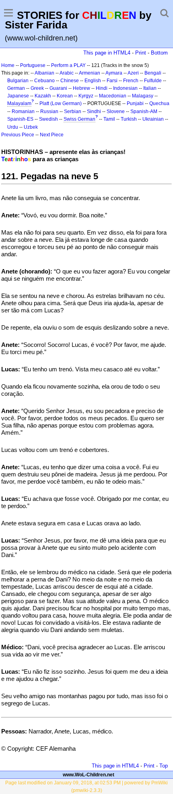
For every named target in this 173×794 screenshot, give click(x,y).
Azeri (133, 73)
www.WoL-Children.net (88, 775)
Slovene (116, 111)
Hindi (101, 88)
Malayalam (19, 103)
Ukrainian (153, 119)
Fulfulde (153, 80)
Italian (150, 88)
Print (140, 53)
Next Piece (52, 135)
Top (163, 766)
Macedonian (112, 96)
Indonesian (125, 88)
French (130, 80)
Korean (65, 96)
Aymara (113, 73)
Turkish (129, 119)
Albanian (44, 73)
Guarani (58, 88)
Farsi (112, 80)
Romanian (23, 111)
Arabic (67, 73)
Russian (49, 111)
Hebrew (81, 88)
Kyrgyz (85, 96)
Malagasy (142, 96)
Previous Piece (17, 135)
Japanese (18, 96)
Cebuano (44, 80)
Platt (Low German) (60, 103)
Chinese (69, 80)
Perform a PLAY (68, 65)
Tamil (109, 119)
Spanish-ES (20, 119)
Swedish (48, 119)
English (92, 80)
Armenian (89, 73)
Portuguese (32, 65)
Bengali (152, 73)
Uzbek (31, 127)
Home (7, 65)
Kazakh (43, 96)
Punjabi (135, 103)
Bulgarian (18, 80)
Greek (37, 88)
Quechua (159, 103)
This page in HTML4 (106, 53)
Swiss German (79, 119)
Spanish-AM (143, 111)
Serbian (72, 111)
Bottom (159, 53)
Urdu (12, 127)
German (16, 88)
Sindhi (94, 111)
